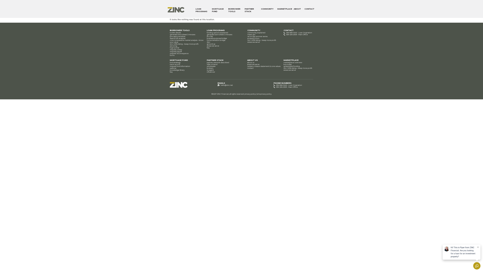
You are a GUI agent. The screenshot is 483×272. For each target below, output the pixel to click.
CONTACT (309, 9)
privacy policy (250, 94)
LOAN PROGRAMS (201, 10)
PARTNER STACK (249, 10)
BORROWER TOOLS (234, 10)
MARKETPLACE (284, 9)
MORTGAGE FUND (218, 10)
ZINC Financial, (223, 94)
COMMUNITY (267, 9)
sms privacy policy (264, 94)
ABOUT (297, 9)
